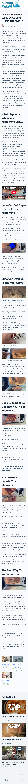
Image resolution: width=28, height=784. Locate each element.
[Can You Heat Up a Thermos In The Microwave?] (7, 675)
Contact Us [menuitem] (14, 774)
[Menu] (25, 4)
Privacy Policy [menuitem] (5, 774)
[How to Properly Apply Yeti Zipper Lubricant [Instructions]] (18, 659)
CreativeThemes (6, 780)
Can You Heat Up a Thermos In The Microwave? (6, 680)
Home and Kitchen (6, 26)
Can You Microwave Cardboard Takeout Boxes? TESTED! (6, 664)
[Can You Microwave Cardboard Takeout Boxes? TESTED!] (7, 659)
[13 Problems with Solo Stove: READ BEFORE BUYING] (14, 730)
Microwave (13, 26)
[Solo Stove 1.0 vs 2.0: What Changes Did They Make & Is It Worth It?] (14, 753)
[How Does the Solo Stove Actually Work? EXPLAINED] (14, 707)
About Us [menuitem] (20, 774)
